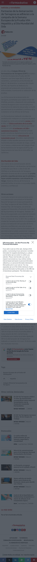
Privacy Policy (29, 319)
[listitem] (18, 277)
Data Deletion (8, 319)
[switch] (29, 281)
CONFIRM (11, 312)
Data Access (18, 319)
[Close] (33, 243)
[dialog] (18, 281)
